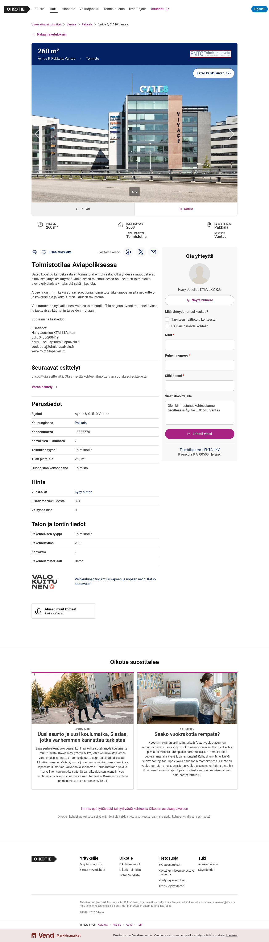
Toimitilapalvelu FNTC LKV (200, 450)
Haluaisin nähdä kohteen (189, 326)
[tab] (83, 209)
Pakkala (87, 24)
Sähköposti (174, 376)
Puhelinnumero (177, 355)
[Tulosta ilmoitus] (34, 252)
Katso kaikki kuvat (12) (213, 73)
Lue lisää (231, 935)
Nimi (169, 335)
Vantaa (71, 24)
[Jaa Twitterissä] (141, 252)
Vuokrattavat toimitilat (46, 24)
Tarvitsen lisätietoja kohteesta (193, 319)
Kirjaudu (259, 9)
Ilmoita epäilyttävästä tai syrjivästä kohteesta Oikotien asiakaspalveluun (134, 809)
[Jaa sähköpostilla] (153, 252)
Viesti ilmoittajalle (178, 396)
